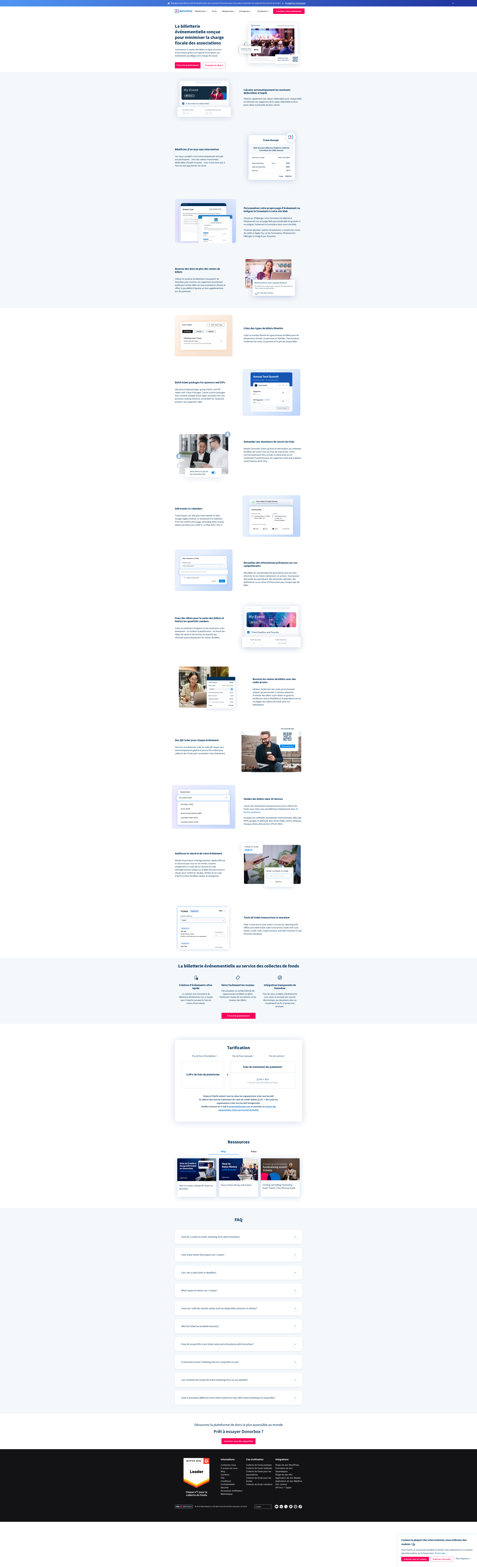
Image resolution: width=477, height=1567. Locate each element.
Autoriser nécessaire (442, 1559)
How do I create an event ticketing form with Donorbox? (210, 1236)
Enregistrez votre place (295, 3)
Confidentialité (228, 1484)
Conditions (226, 1481)
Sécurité (224, 1487)
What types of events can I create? (199, 1290)
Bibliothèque (226, 1494)
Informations (228, 1459)
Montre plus (440, 1553)
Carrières (225, 1474)
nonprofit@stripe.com (239, 1106)
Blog (223, 1151)
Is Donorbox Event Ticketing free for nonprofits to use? (210, 1361)
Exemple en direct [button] (214, 65)
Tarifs (214, 11)
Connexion (262, 11)
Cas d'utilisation (254, 1459)
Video (254, 1151)
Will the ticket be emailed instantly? (200, 1326)
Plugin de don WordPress (287, 1465)
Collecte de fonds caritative (259, 1484)
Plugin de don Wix (283, 1474)
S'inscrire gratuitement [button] (187, 65)
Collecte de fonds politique (259, 1465)
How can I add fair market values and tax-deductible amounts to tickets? (219, 1308)
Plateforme (200, 11)
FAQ (222, 1478)
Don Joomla (281, 1484)
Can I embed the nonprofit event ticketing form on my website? (214, 1379)
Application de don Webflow (288, 1481)
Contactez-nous (228, 1465)
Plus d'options (462, 1558)
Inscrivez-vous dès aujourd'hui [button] (238, 1441)
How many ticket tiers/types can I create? (203, 1254)
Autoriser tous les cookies (415, 1559)
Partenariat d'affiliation (231, 1491)
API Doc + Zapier (283, 1487)
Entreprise (244, 11)
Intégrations (282, 1459)
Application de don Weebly (288, 1478)
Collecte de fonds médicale (259, 1468)
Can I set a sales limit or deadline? (198, 1272)
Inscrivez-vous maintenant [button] (289, 11)
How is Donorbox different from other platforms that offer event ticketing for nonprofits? (228, 1397)
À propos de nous (229, 1468)
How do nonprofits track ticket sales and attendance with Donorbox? (217, 1344)
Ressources (227, 11)
